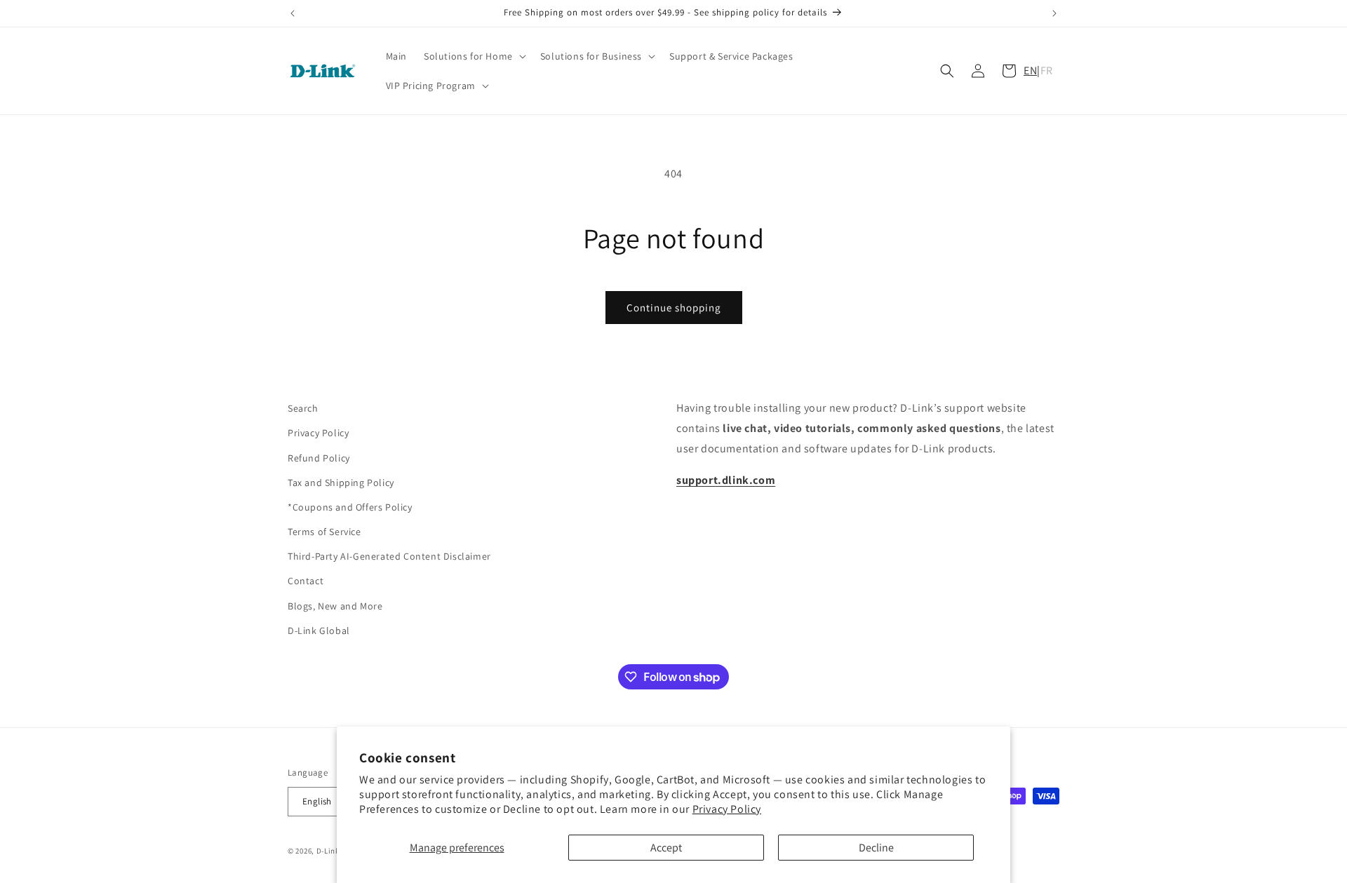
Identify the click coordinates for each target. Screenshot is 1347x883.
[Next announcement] (1054, 13)
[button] (473, 56)
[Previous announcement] (292, 13)
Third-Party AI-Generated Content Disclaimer (389, 556)
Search (303, 408)
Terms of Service (324, 531)
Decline (876, 847)
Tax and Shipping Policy (341, 482)
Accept (666, 847)
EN (1030, 70)
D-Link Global (319, 630)
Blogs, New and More (335, 606)
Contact (305, 581)
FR (1046, 70)
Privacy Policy (726, 809)
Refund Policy (319, 458)
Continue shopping (673, 307)
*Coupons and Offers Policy (350, 507)
